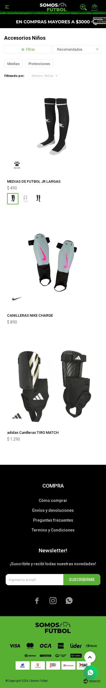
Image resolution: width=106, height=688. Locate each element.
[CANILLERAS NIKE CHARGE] (53, 263)
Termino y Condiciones (53, 530)
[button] (83, 7)
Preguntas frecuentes (53, 520)
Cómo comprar (53, 500)
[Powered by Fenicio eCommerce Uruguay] (91, 681)
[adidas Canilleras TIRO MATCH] (53, 380)
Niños (42, 76)
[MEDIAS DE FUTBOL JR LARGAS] (53, 129)
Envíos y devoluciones (53, 510)
